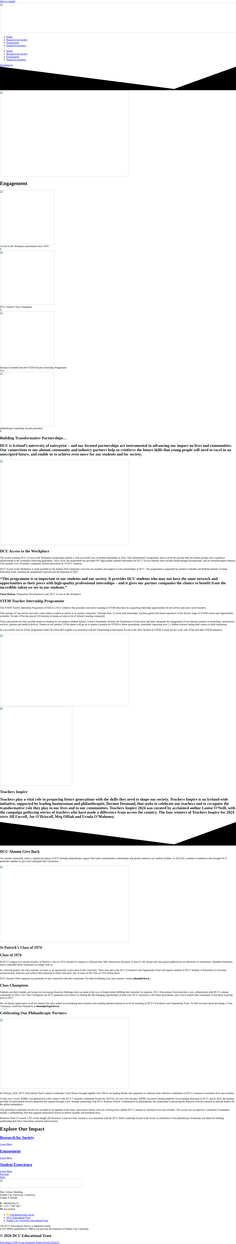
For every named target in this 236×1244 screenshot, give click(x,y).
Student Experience (16, 45)
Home (9, 37)
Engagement (12, 42)
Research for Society (16, 39)
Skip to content (7, 1)
